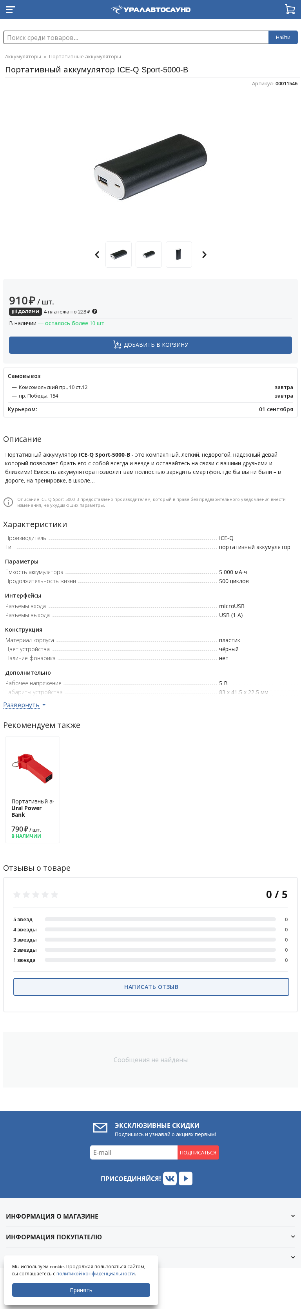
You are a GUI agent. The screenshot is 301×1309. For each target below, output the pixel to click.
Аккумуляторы (23, 56)
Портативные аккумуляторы (85, 56)
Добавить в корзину (156, 344)
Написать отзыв (151, 986)
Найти (283, 37)
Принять (81, 1290)
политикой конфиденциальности (95, 1273)
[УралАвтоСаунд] (150, 7)
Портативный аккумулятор (47, 808)
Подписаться (198, 1152)
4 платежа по (67, 311)
